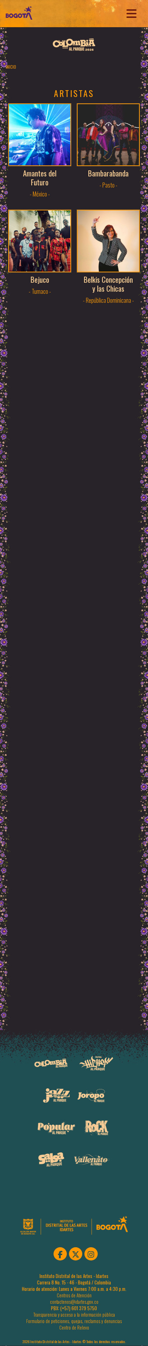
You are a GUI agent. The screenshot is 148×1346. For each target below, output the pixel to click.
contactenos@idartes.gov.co (74, 1301)
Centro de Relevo (74, 1327)
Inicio (11, 67)
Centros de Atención (74, 1295)
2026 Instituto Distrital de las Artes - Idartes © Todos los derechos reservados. (74, 1341)
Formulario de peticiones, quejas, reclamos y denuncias (74, 1321)
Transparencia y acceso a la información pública (74, 1314)
